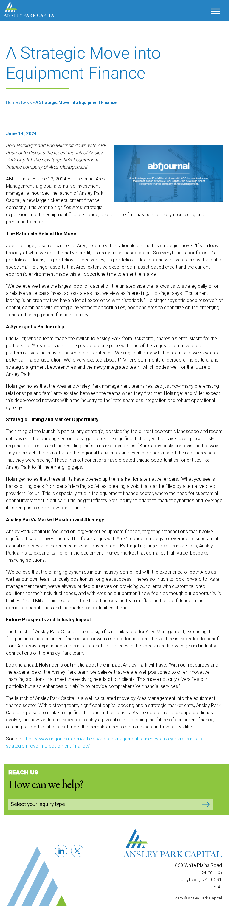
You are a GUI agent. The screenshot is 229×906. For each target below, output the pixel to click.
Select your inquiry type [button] (38, 804)
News (26, 102)
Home (12, 102)
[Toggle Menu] (217, 12)
